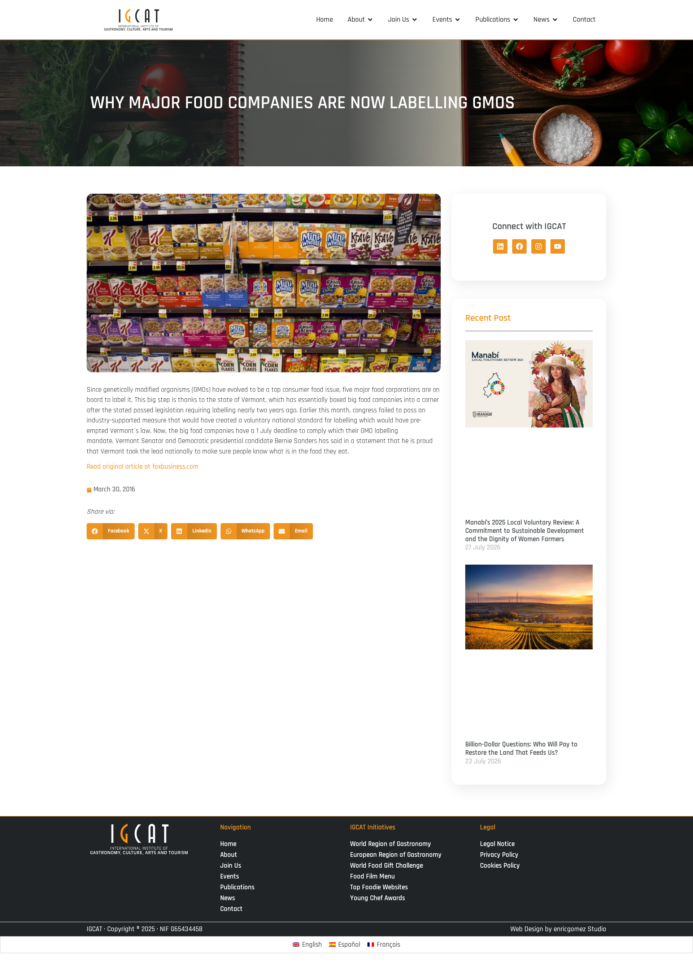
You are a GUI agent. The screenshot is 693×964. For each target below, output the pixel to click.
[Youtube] (557, 246)
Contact (231, 908)
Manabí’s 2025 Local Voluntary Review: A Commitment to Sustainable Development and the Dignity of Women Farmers (524, 531)
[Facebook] (519, 246)
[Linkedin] (500, 246)
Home (228, 844)
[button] (360, 19)
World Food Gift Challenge (386, 865)
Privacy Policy (499, 854)
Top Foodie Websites (379, 887)
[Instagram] (538, 246)
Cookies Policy (500, 865)
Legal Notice (497, 844)
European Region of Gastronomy (395, 854)
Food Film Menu (372, 876)
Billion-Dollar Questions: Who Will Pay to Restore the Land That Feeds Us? (521, 748)
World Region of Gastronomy (390, 844)
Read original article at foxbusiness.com (143, 466)
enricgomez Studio (580, 929)
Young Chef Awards (377, 898)
